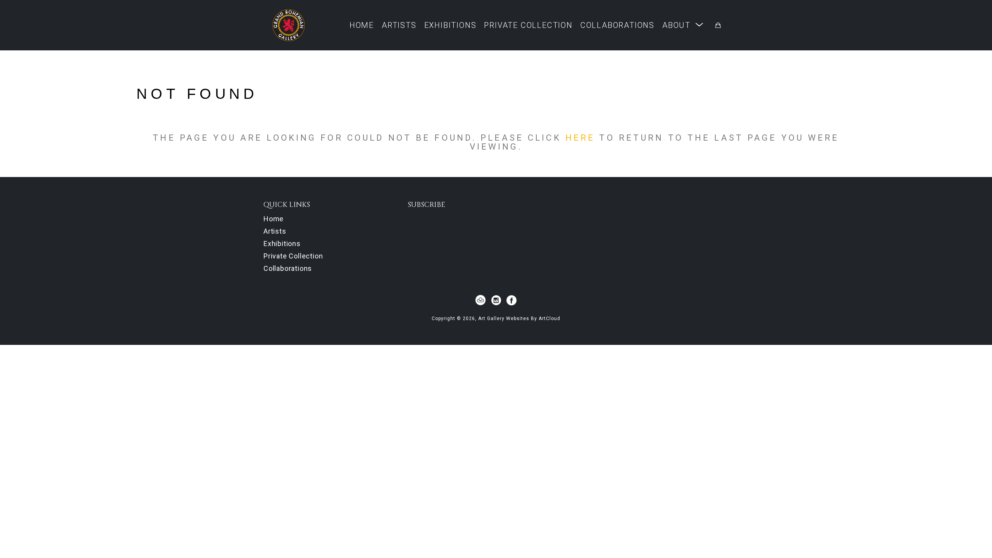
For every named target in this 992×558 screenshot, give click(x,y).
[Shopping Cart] (718, 25)
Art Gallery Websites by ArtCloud (519, 318)
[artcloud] (480, 300)
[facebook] (511, 300)
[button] (683, 25)
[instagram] (496, 300)
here (580, 138)
